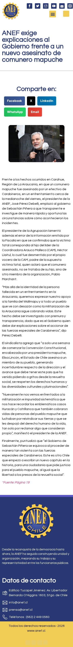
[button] (52, 14)
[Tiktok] (45, 642)
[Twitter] (33, 642)
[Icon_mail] (62, 6)
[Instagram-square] (39, 642)
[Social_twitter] (37, 6)
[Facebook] (27, 642)
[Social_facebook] (29, 6)
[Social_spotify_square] (70, 6)
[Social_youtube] (54, 6)
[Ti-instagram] (45, 6)
